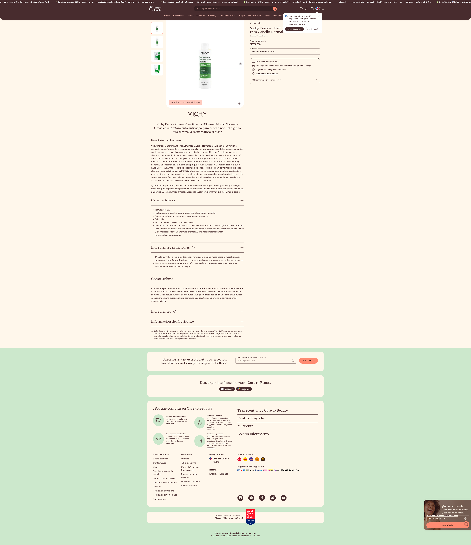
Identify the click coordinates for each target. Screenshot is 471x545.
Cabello (267, 16)
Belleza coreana (189, 485)
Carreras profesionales (164, 478)
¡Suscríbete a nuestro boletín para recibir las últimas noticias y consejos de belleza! (200, 2)
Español (223, 473)
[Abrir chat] (466, 524)
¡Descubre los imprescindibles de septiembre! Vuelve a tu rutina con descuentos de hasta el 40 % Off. (385, 2)
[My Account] (307, 9)
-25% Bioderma (188, 463)
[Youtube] (284, 498)
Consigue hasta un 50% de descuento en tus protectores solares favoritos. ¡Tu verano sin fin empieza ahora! (106, 2)
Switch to (294, 29)
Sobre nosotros (160, 458)
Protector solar (254, 16)
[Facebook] (251, 498)
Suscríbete (308, 360)
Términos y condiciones (165, 482)
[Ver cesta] (312, 9)
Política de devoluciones (267, 73)
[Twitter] (273, 498)
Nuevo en (200, 16)
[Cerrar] (468, 502)
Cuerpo (241, 16)
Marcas (167, 16)
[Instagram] (240, 498)
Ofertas (190, 16)
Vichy (254, 28)
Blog (155, 467)
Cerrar (318, 16)
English (213, 473)
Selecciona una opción (263, 51)
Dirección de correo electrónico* (251, 358)
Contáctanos (159, 463)
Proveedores (159, 499)
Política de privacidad (163, 490)
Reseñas (157, 486)
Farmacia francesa (190, 481)
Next (240, 63)
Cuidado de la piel (227, 16)
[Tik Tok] (262, 498)
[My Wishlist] (301, 9)
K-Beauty (212, 16)
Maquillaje (277, 16)
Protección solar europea (189, 476)
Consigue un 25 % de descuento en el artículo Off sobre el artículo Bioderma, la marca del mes (288, 2)
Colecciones (178, 16)
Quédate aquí (312, 29)
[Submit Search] (275, 9)
